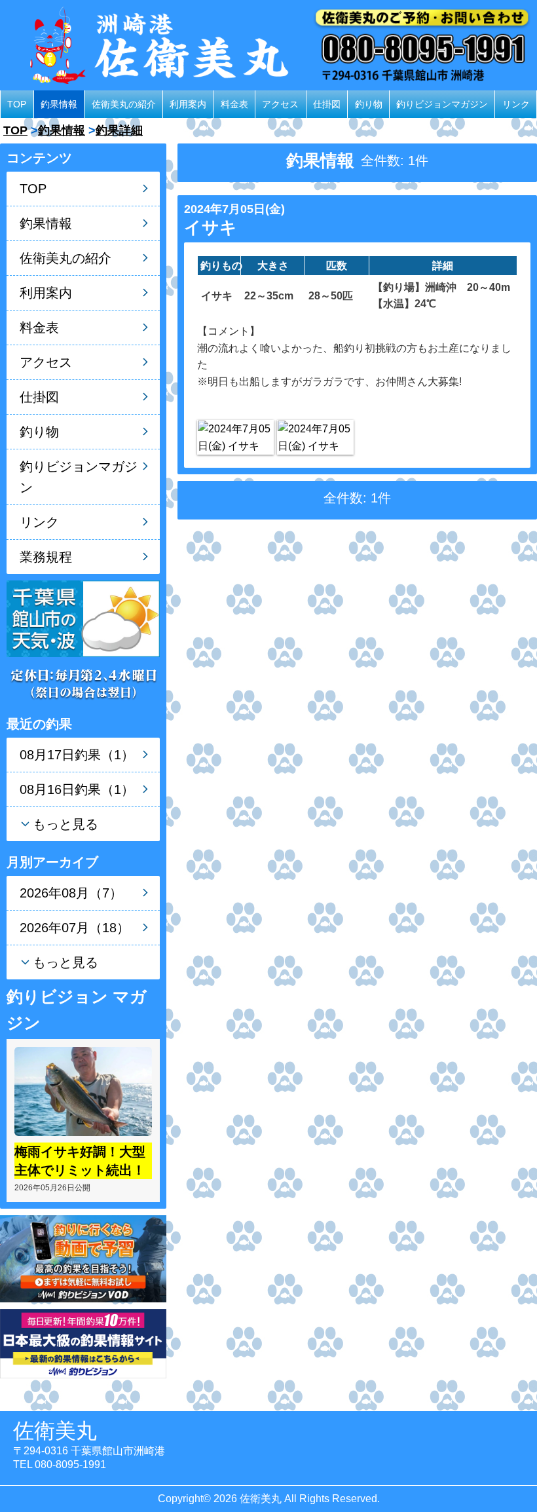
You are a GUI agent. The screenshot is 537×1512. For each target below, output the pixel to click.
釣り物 (368, 104)
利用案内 (188, 104)
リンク (516, 104)
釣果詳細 (119, 130)
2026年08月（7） (71, 893)
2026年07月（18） (75, 927)
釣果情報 (59, 104)
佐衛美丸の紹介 (124, 104)
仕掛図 (327, 104)
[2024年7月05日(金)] (235, 437)
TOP (16, 104)
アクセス (280, 104)
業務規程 (46, 557)
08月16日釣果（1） (77, 789)
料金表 (234, 104)
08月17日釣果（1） (77, 754)
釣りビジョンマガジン (442, 104)
